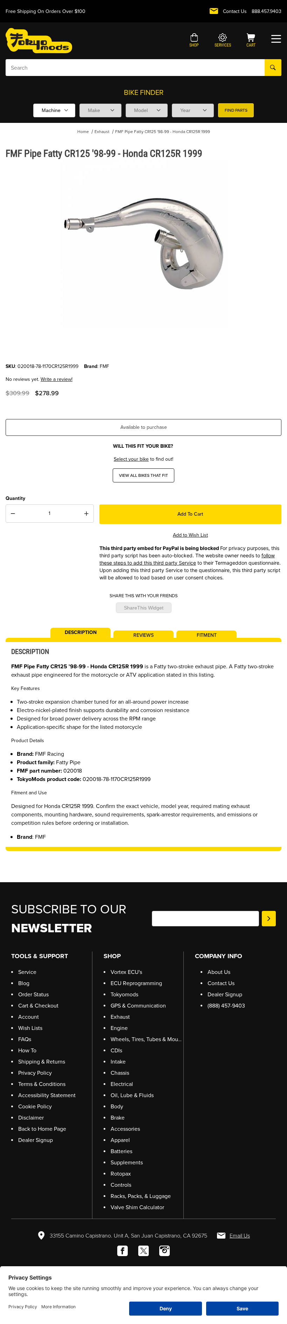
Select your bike (131, 459)
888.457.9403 (266, 11)
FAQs (24, 1039)
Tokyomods (124, 994)
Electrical (122, 1084)
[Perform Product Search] (273, 67)
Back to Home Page (42, 1129)
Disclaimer (31, 1118)
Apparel (120, 1140)
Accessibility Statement (47, 1095)
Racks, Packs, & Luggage (141, 1196)
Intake (118, 1062)
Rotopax (121, 1174)
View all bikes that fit (143, 475)
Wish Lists (30, 1028)
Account (28, 1017)
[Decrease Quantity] (13, 513)
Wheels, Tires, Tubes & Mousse (148, 1039)
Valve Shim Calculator (137, 1207)
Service (27, 972)
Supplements (127, 1162)
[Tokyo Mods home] (39, 40)
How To (27, 1050)
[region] (143, 346)
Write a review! (56, 379)
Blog (23, 983)
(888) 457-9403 (226, 1006)
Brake (118, 1118)
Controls (121, 1185)
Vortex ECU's (126, 972)
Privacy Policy (35, 1073)
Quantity (15, 498)
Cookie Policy (35, 1106)
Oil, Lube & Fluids (132, 1095)
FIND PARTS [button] (236, 110)
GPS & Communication (138, 1006)
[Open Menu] (276, 39)
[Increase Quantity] (86, 513)
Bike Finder (143, 92)
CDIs (116, 1050)
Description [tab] (81, 632)
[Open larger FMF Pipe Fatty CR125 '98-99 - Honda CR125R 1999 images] (143, 244)
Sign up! (269, 918)
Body (117, 1106)
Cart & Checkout (38, 1006)
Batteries (121, 1151)
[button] (194, 41)
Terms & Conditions (41, 1084)
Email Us (240, 1236)
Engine (119, 1028)
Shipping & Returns (41, 1062)
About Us (219, 972)
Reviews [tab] (143, 635)
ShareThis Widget (143, 608)
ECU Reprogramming (136, 983)
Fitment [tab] (207, 635)
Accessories (125, 1129)
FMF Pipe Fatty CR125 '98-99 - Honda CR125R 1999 (162, 131)
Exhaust (102, 131)
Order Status (33, 994)
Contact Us (235, 11)
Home (83, 131)
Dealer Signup (35, 1140)
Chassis (120, 1073)
